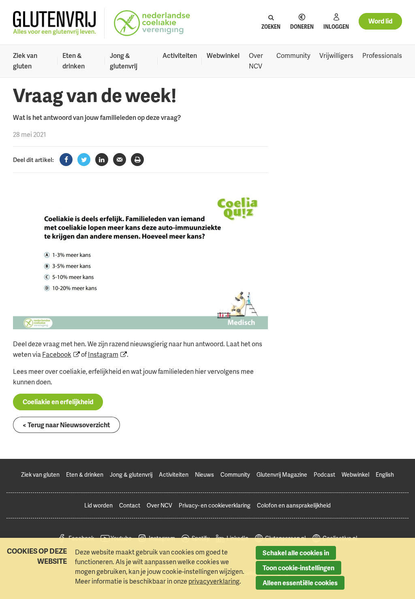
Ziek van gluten (25, 60)
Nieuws (204, 474)
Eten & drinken (73, 60)
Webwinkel (223, 55)
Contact (129, 505)
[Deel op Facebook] (66, 159)
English (385, 474)
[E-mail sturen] (119, 159)
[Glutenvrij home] (54, 23)
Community (293, 55)
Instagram (103, 354)
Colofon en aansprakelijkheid (294, 505)
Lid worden (98, 505)
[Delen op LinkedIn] (101, 159)
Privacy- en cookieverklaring (214, 505)
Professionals (382, 55)
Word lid (380, 21)
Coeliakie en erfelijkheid (58, 401)
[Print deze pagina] (137, 159)
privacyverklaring (214, 581)
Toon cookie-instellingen (298, 567)
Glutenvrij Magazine (282, 474)
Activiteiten (180, 55)
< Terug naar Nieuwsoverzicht (66, 424)
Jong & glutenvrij (123, 60)
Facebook (56, 354)
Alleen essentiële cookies (300, 582)
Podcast (324, 474)
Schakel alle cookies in (296, 552)
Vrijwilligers (336, 55)
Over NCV (256, 60)
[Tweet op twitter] (83, 159)
